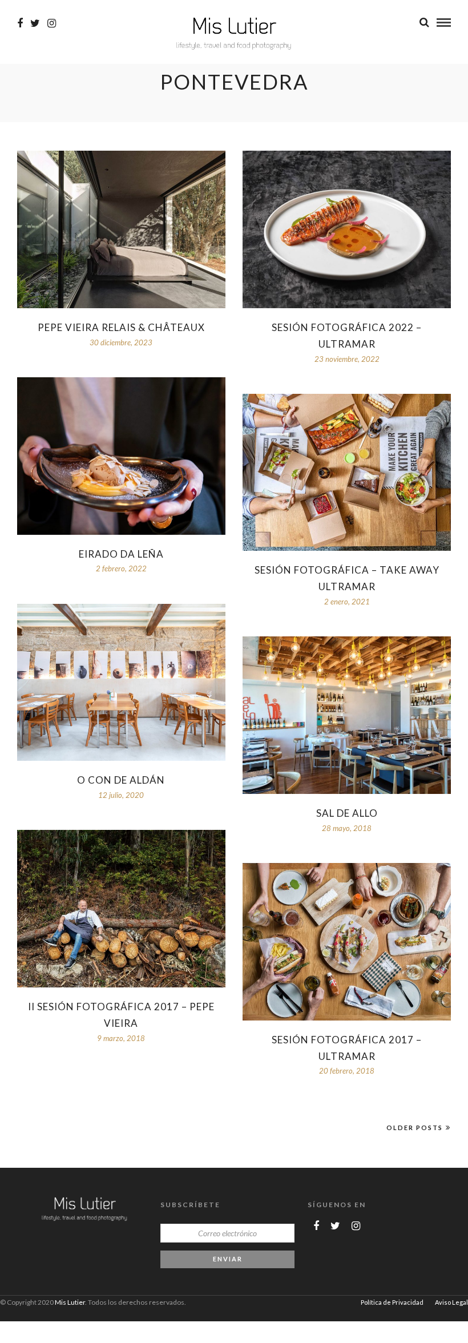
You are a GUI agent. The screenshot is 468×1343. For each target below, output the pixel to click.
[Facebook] (316, 1226)
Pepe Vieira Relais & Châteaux (121, 327)
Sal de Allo (347, 813)
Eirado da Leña (121, 554)
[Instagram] (51, 23)
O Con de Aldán (121, 780)
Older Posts (414, 1127)
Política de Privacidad (392, 1302)
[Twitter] (335, 1226)
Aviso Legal (451, 1302)
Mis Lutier (70, 1302)
